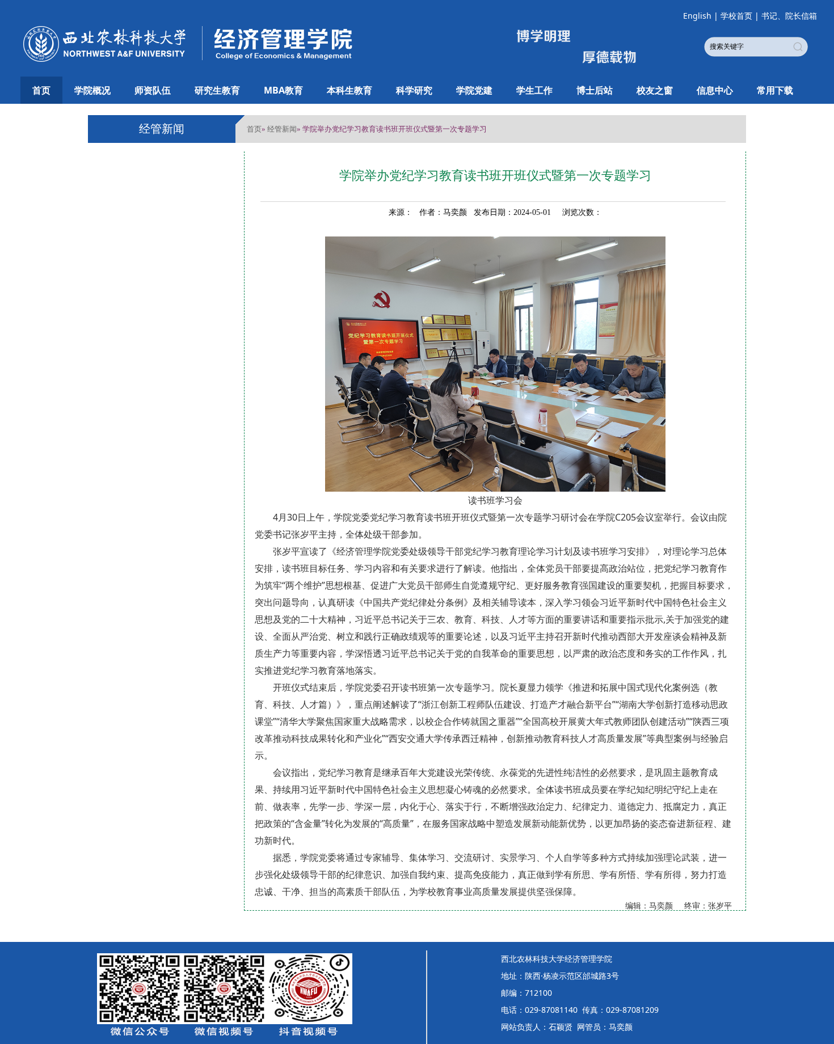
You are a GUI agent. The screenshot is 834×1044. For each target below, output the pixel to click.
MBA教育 (283, 90)
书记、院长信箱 (789, 15)
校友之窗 (655, 90)
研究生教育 (217, 90)
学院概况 (92, 90)
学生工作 (534, 90)
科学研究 (414, 90)
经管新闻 (282, 129)
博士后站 (594, 90)
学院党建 (474, 90)
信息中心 (715, 90)
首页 (41, 90)
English (697, 15)
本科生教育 (349, 90)
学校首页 (736, 15)
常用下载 (775, 90)
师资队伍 (152, 90)
